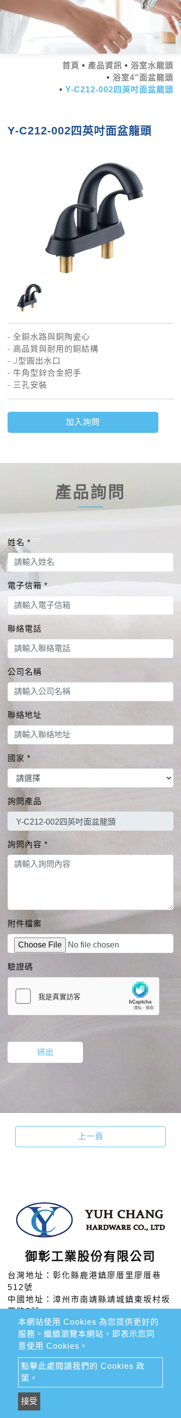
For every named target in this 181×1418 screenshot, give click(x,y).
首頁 (70, 65)
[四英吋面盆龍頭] (90, 217)
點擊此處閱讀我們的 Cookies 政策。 (83, 1372)
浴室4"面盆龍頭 (143, 77)
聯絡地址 (25, 715)
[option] (90, 217)
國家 (19, 758)
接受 (29, 1401)
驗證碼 (20, 967)
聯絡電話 (25, 628)
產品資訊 (105, 65)
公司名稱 (25, 672)
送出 (45, 1052)
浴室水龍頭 (152, 65)
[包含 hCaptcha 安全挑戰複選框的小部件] (83, 996)
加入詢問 (83, 422)
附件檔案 (25, 923)
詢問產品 (25, 801)
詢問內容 (28, 844)
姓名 (19, 542)
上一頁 (91, 1136)
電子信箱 (28, 585)
